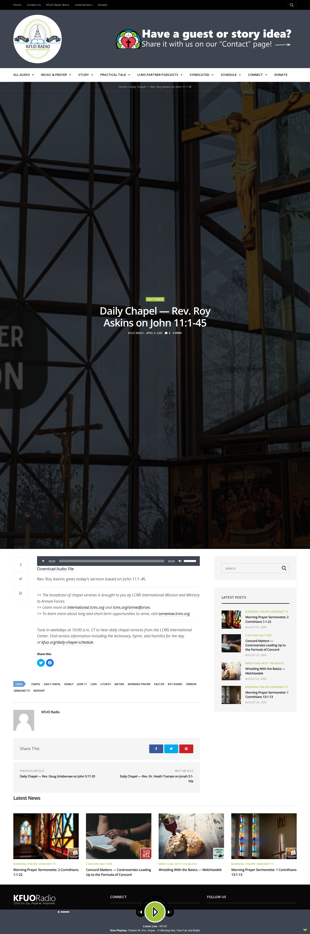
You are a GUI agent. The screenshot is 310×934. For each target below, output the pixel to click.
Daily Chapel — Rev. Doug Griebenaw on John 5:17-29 (57, 776)
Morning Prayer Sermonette (266, 611)
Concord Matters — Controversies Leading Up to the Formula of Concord (265, 645)
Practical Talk (113, 74)
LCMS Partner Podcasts (157, 74)
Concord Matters (258, 635)
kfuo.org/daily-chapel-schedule (67, 642)
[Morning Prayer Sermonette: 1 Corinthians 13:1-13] (231, 695)
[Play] (43, 561)
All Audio (21, 74)
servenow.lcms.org (174, 613)
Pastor (159, 684)
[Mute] (180, 561)
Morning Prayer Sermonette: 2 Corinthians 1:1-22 (266, 619)
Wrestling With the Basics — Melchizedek (190, 870)
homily (68, 684)
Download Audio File (55, 568)
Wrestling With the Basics (264, 663)
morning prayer (139, 684)
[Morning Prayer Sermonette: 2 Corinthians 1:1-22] (231, 619)
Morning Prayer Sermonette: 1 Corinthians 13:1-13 (266, 694)
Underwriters (83, 5)
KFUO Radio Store (57, 5)
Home (17, 5)
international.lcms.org (85, 607)
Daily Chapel (155, 299)
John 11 (82, 684)
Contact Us (34, 5)
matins (119, 684)
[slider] (190, 560)
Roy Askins (175, 684)
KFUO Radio (136, 333)
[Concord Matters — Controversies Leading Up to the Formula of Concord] (231, 643)
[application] (118, 561)
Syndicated (199, 74)
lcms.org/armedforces (131, 607)
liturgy (106, 684)
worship (39, 690)
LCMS (94, 684)
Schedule (229, 74)
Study (83, 74)
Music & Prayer (54, 74)
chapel (35, 684)
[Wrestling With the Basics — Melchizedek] (231, 671)
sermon (191, 684)
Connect (255, 74)
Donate (102, 5)
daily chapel (52, 684)
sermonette (22, 690)
